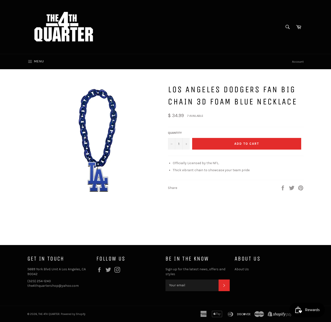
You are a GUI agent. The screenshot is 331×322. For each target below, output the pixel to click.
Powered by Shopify (73, 314)
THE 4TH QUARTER (49, 314)
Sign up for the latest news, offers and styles (195, 271)
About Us (242, 269)
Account (298, 61)
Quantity (175, 133)
